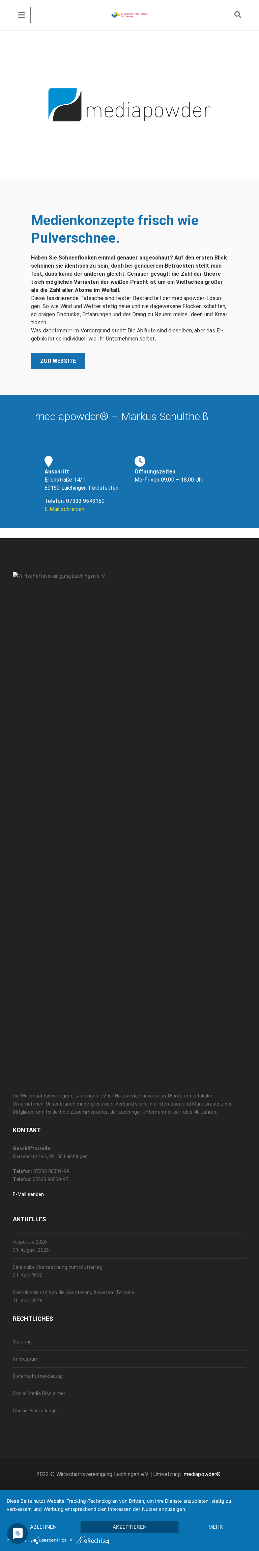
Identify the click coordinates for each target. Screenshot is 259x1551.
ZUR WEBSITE (58, 361)
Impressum (25, 1359)
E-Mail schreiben (65, 509)
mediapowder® (202, 1474)
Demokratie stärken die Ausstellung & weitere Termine (73, 1292)
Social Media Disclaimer (39, 1393)
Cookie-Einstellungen (36, 1410)
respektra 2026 (30, 1242)
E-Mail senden (28, 1194)
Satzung (22, 1341)
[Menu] (22, 15)
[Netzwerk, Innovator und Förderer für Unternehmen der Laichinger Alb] (129, 15)
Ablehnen (43, 1527)
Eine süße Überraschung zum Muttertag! (58, 1267)
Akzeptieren (130, 1527)
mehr (215, 1527)
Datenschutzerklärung (38, 1376)
